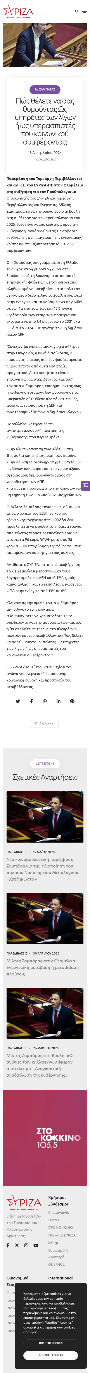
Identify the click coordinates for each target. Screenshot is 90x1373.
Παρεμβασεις (17, 852)
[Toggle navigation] (84, 11)
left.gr (53, 1243)
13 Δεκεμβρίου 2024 (45, 153)
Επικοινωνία (58, 1213)
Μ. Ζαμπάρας (44, 723)
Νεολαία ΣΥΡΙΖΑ (62, 1235)
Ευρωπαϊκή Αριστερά (58, 1254)
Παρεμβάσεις (45, 159)
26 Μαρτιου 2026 (46, 1048)
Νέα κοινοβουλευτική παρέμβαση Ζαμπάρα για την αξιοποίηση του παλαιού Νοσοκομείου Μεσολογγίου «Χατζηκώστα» (43, 870)
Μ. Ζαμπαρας (45, 89)
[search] (77, 11)
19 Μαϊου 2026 (44, 852)
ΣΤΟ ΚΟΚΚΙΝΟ (60, 1228)
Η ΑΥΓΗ (54, 1220)
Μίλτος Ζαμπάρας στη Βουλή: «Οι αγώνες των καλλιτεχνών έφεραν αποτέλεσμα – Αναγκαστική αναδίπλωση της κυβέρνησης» (40, 1066)
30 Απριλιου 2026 (46, 953)
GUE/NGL (56, 1265)
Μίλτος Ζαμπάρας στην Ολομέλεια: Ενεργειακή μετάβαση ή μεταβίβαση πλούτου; (43, 968)
